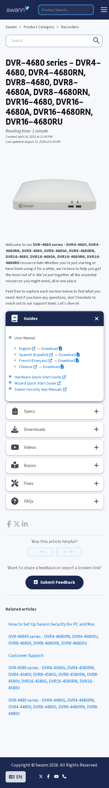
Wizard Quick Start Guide (35, 383)
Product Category (38, 27)
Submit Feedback (56, 582)
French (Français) (33, 361)
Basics (30, 465)
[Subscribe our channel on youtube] (56, 776)
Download (50, 349)
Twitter (16, 524)
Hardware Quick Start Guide (38, 377)
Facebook (9, 524)
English (25, 349)
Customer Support (26, 655)
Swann (11, 27)
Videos (30, 447)
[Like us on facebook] (48, 776)
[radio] (40, 552)
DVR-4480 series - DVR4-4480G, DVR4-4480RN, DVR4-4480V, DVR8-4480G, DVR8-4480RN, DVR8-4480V (53, 707)
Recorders (70, 27)
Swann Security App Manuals (38, 389)
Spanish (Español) (33, 355)
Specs (29, 411)
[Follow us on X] (40, 776)
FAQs (29, 501)
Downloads (35, 429)
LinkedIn (24, 524)
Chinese (25, 367)
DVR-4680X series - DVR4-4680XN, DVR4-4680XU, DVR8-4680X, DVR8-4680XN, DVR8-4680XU (53, 639)
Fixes (29, 483)
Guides (31, 318)
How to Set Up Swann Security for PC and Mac (51, 624)
